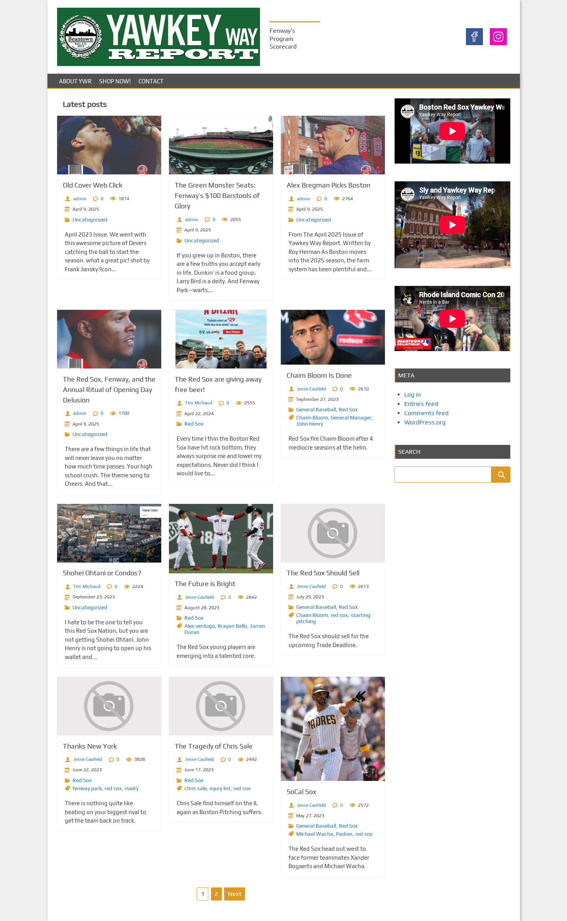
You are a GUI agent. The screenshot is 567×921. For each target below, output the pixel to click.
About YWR (75, 81)
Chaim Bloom (312, 417)
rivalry (131, 788)
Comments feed (426, 413)
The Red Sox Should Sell (323, 573)
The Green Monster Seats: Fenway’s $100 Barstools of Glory (217, 195)
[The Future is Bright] (221, 538)
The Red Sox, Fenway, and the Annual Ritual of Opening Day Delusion (109, 389)
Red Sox (194, 424)
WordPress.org (425, 422)
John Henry (309, 424)
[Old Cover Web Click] (109, 145)
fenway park (87, 788)
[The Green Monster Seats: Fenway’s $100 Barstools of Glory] (221, 145)
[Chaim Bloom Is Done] (333, 337)
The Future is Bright (205, 584)
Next (234, 893)
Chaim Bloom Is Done (319, 375)
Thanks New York (90, 746)
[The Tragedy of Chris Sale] (221, 706)
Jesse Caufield (311, 389)
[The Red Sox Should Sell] (333, 533)
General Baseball (316, 409)
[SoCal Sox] (333, 729)
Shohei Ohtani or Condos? (102, 573)
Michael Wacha (314, 834)
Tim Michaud (198, 403)
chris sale (195, 788)
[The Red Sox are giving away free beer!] (221, 339)
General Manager (351, 417)
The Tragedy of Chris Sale (214, 746)
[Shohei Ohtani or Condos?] (109, 533)
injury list (220, 788)
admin (79, 198)
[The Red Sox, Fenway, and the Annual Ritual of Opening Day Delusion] (109, 339)
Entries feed (421, 403)
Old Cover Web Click (92, 185)
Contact (151, 81)
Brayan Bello (232, 626)
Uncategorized (90, 219)
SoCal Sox (301, 791)
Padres (344, 834)
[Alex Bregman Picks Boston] (333, 145)
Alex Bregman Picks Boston (328, 185)
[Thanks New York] (109, 706)
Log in (412, 394)
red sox (339, 615)
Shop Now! (115, 81)
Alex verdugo (199, 626)
